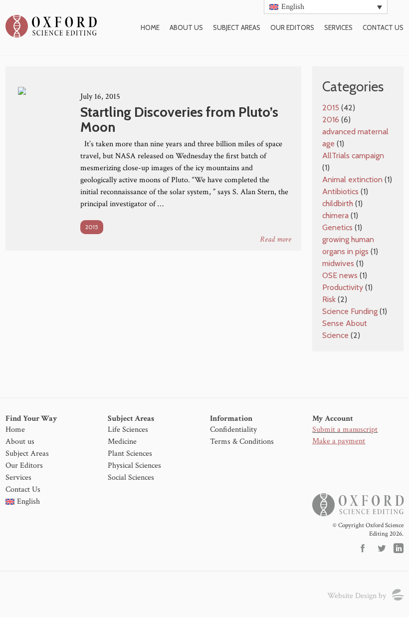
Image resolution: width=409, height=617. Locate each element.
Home (150, 27)
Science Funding (350, 311)
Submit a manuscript (345, 429)
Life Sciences (128, 429)
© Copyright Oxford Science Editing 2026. (368, 529)
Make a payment (338, 441)
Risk (329, 299)
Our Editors (292, 27)
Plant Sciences (130, 453)
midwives (338, 263)
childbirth (337, 203)
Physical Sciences (134, 465)
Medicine (122, 441)
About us (186, 27)
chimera (335, 215)
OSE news (340, 275)
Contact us (383, 27)
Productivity (342, 287)
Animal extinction (352, 179)
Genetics (337, 227)
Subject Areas (236, 27)
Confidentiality (233, 429)
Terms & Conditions (242, 441)
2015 (91, 227)
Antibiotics (340, 191)
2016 (330, 119)
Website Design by (356, 596)
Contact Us (22, 489)
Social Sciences (131, 477)
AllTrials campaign (353, 155)
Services (338, 27)
